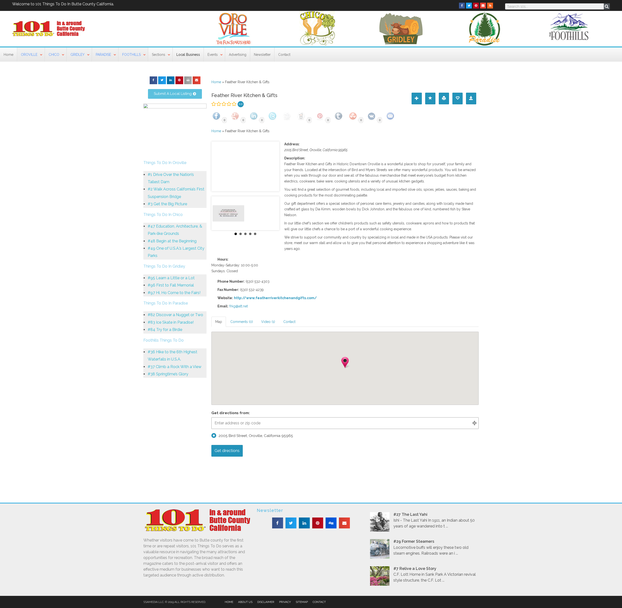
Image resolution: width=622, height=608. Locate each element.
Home (216, 82)
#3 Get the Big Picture (167, 204)
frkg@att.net (238, 306)
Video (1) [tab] (268, 322)
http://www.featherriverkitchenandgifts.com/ (275, 298)
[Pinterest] (476, 5)
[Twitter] (469, 5)
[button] (153, 80)
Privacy (285, 602)
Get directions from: (230, 413)
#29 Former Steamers (413, 541)
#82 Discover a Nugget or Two (175, 314)
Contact (319, 602)
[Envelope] (483, 5)
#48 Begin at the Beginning (172, 241)
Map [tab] (218, 322)
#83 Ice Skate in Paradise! (171, 322)
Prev (218, 213)
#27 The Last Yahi (410, 514)
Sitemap (302, 602)
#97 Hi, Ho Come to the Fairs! (174, 292)
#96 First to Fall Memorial (171, 285)
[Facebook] (462, 5)
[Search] (607, 6)
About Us (245, 602)
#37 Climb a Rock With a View (174, 366)
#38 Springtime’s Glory (168, 374)
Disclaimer (265, 602)
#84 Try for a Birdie (165, 329)
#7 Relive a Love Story (414, 568)
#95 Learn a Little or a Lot (171, 278)
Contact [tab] (289, 322)
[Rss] (490, 5)
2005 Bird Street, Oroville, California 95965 (256, 436)
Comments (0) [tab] (241, 322)
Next (273, 213)
